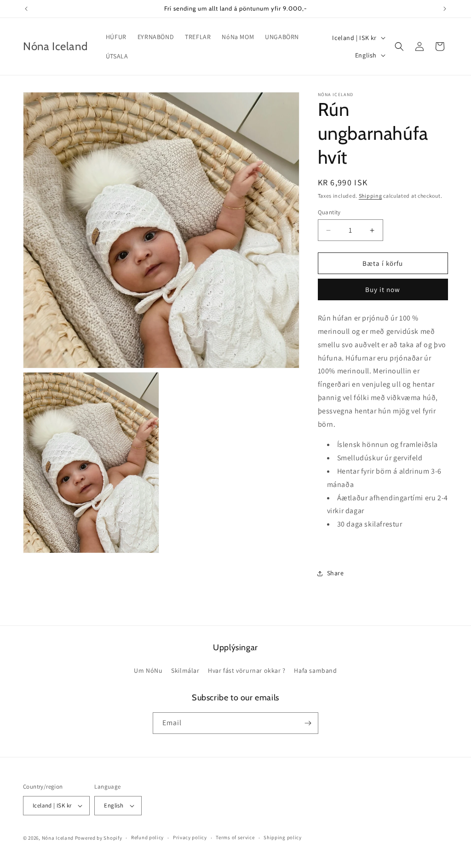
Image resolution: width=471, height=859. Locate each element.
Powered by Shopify (98, 838)
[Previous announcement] (26, 8)
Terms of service (235, 837)
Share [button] (335, 573)
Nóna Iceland (58, 838)
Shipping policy (283, 837)
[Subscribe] (308, 723)
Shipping (370, 195)
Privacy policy (190, 837)
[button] (399, 46)
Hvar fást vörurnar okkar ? (247, 670)
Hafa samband (315, 670)
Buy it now (382, 289)
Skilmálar (185, 670)
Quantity (329, 212)
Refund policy (147, 837)
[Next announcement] (445, 8)
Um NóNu (148, 670)
